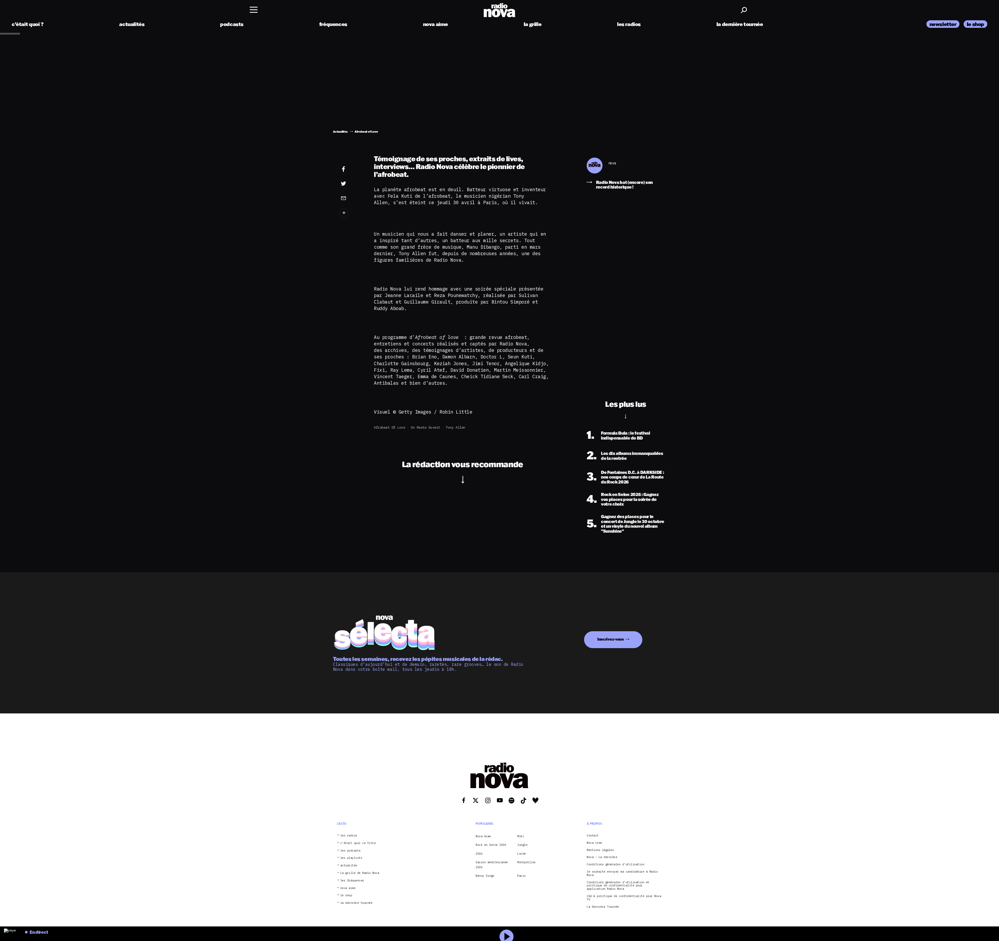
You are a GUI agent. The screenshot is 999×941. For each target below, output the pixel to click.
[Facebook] (351, 169)
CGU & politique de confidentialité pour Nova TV (624, 897)
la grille (533, 24)
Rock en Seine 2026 (491, 845)
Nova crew (594, 843)
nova (612, 163)
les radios (629, 24)
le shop (975, 24)
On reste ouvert (425, 427)
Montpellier (526, 862)
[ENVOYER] (351, 197)
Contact (593, 835)
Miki (520, 836)
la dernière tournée (739, 24)
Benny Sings (485, 876)
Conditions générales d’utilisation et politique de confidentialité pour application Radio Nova (618, 886)
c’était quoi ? (28, 24)
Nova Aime (483, 836)
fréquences (333, 24)
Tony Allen (455, 427)
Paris (521, 876)
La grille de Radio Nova (359, 873)
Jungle (522, 845)
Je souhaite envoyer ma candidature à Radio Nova (622, 873)
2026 (479, 853)
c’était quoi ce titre (358, 843)
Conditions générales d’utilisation (615, 864)
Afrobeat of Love (389, 427)
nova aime (435, 24)
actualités (131, 24)
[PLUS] (351, 212)
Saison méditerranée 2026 (492, 864)
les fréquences (352, 880)
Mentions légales (600, 850)
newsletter (943, 24)
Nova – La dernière (602, 857)
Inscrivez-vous (610, 639)
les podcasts (350, 850)
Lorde (521, 853)
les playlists (351, 858)
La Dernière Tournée (603, 906)
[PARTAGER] (351, 183)
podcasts (232, 24)
